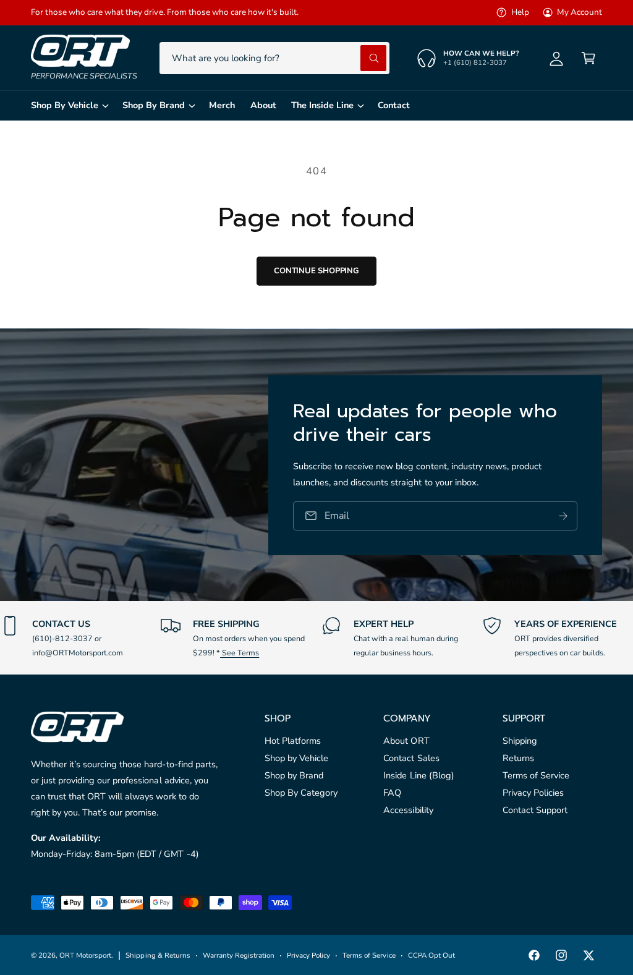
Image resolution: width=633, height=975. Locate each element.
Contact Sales (411, 758)
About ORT (406, 740)
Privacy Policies (533, 792)
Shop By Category (301, 792)
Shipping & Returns (157, 955)
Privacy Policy (308, 955)
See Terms (239, 652)
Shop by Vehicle (296, 758)
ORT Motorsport (85, 955)
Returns (518, 758)
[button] (588, 58)
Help (520, 12)
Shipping (520, 740)
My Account (579, 12)
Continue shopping (316, 270)
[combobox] (274, 58)
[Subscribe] (563, 515)
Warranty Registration (238, 955)
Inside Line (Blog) (418, 775)
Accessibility (408, 810)
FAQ (392, 792)
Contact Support (535, 810)
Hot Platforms (293, 740)
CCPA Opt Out (431, 955)
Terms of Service (536, 775)
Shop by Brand (294, 775)
